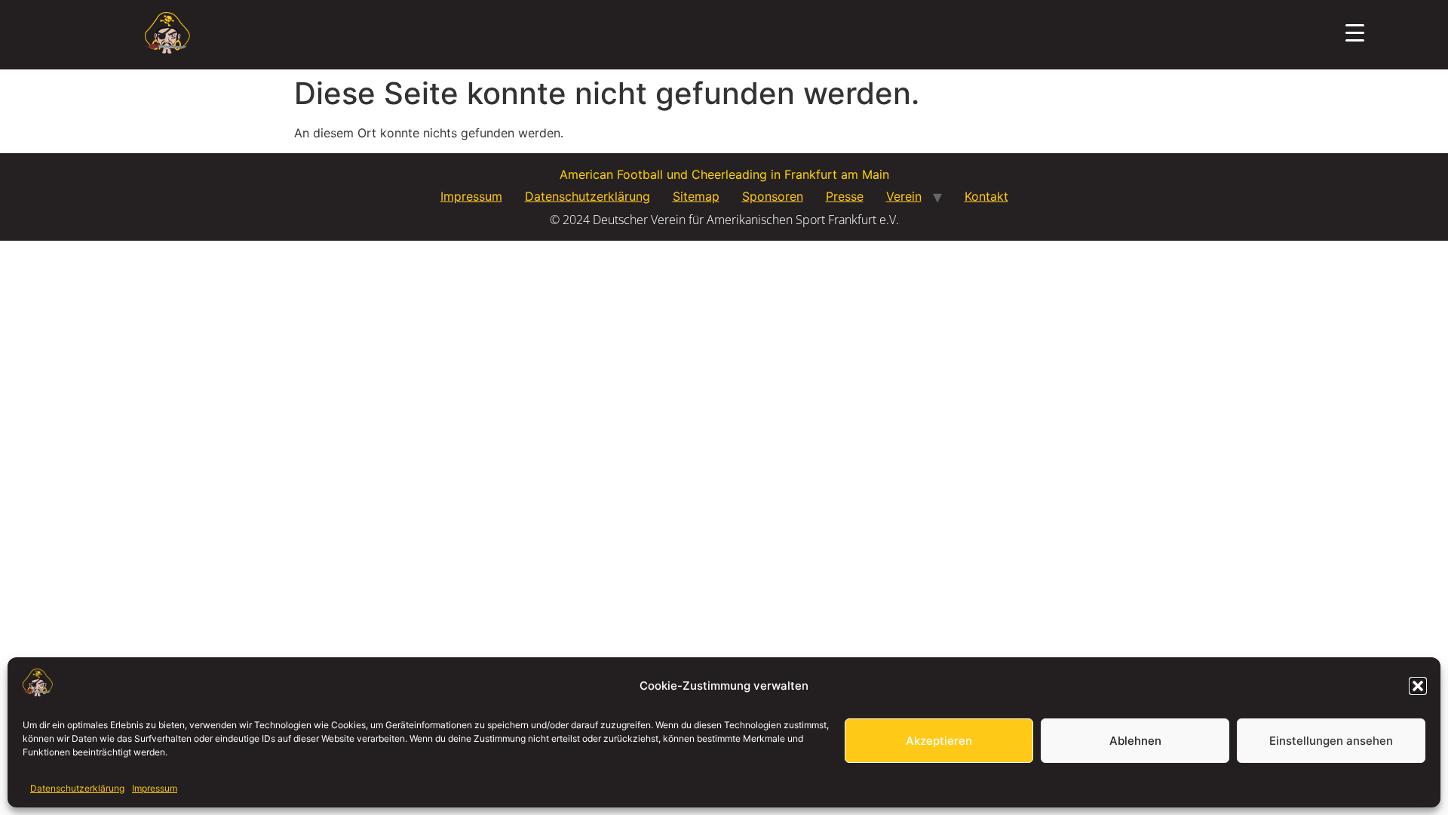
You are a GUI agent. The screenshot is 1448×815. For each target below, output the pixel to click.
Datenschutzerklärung (77, 788)
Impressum (154, 788)
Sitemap (696, 196)
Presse (845, 196)
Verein (904, 196)
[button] (1417, 686)
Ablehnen (1135, 741)
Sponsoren (772, 196)
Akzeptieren (939, 741)
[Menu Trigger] (1355, 32)
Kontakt (986, 196)
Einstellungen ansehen (1331, 741)
